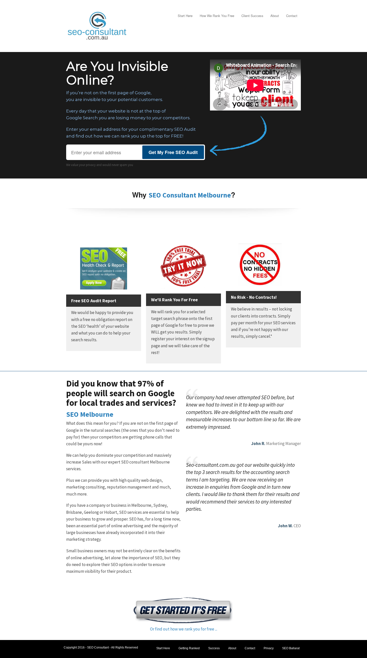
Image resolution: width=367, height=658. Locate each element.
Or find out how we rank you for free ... (183, 629)
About (274, 15)
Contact (291, 15)
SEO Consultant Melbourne (190, 195)
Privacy (269, 648)
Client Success (252, 15)
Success (214, 648)
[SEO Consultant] (97, 25)
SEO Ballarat (291, 648)
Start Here (185, 15)
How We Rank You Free (217, 15)
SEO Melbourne (89, 414)
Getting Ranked (189, 648)
